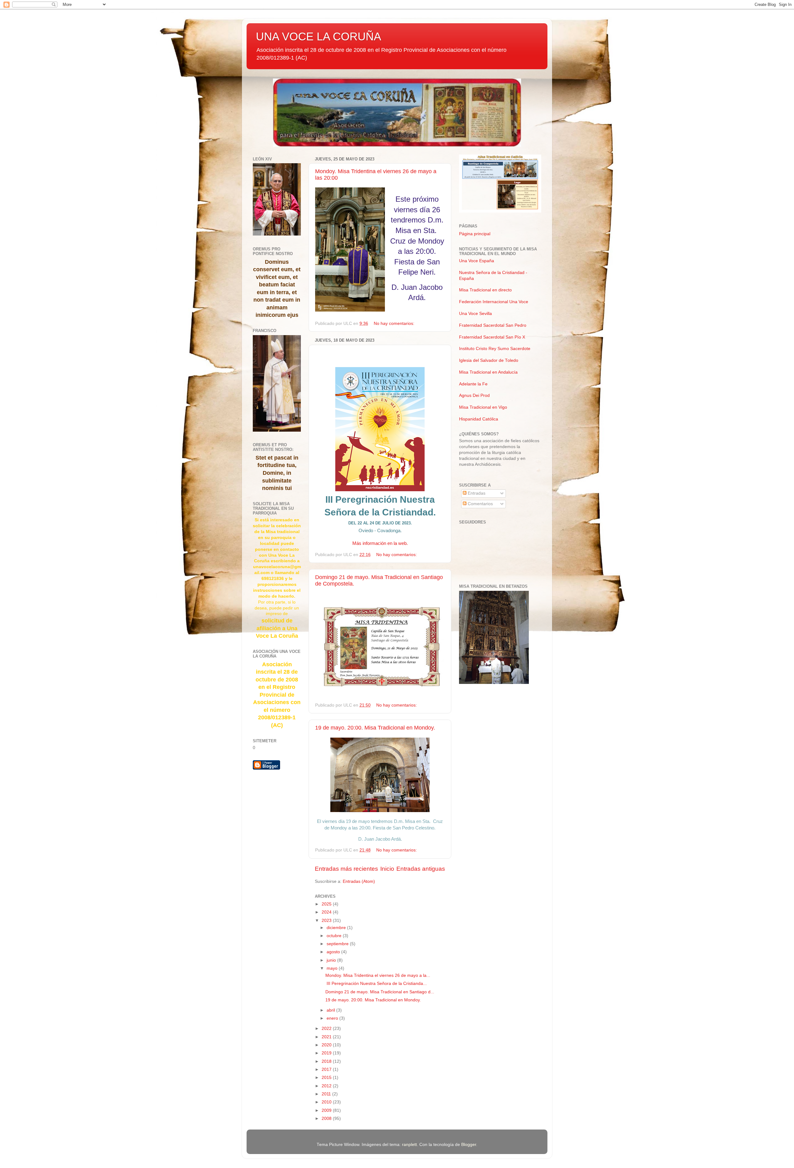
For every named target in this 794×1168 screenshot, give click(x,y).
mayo (333, 968)
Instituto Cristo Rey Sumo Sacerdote (494, 348)
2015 (327, 1077)
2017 (327, 1069)
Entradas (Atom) (359, 881)
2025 (327, 904)
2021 (327, 1037)
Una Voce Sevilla (475, 313)
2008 (327, 1118)
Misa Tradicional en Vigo (483, 407)
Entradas (475, 493)
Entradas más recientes (346, 868)
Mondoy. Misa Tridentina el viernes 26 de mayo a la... (377, 975)
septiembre (338, 943)
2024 (327, 912)
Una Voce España (476, 260)
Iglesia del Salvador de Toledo (488, 360)
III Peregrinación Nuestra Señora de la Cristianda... (376, 983)
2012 (327, 1086)
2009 (327, 1110)
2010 (327, 1102)
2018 (327, 1061)
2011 (327, 1094)
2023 (327, 920)
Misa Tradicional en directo (485, 290)
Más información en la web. (380, 543)
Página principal (474, 233)
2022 (327, 1028)
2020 (327, 1045)
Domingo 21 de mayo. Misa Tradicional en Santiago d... (379, 992)
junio (332, 960)
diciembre (337, 927)
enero (333, 1018)
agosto (334, 952)
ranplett (409, 1144)
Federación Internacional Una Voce (493, 301)
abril (331, 1010)
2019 (327, 1053)
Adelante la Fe (473, 384)
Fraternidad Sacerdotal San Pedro (492, 325)
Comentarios (479, 503)
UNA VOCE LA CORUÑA (318, 36)
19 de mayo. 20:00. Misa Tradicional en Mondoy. (375, 728)
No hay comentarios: (395, 323)
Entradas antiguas (420, 868)
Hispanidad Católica (478, 419)
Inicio (387, 868)
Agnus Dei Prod (474, 395)
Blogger (468, 1144)
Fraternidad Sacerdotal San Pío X (492, 337)
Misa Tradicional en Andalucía (488, 372)
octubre (335, 935)
